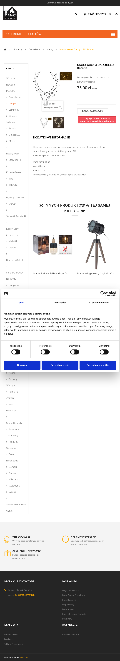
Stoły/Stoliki (14, 160)
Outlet (9, 511)
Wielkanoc (14, 479)
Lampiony (13, 110)
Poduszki (13, 235)
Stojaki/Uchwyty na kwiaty (14, 275)
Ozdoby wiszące (11, 382)
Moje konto (69, 581)
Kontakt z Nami (11, 634)
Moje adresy (68, 609)
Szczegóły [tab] (60, 302)
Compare (41, 247)
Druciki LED (14, 135)
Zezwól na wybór (60, 365)
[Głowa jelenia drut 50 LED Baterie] (46, 122)
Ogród (12, 247)
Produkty (10, 91)
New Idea (24, 657)
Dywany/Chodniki (15, 197)
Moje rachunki (69, 600)
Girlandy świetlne (12, 119)
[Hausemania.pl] (15, 13)
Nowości (10, 84)
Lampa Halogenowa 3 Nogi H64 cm (95, 273)
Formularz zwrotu (70, 634)
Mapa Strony (68, 604)
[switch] (42, 350)
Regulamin (8, 639)
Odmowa (22, 365)
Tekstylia (13, 185)
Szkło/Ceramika (14, 423)
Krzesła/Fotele (13, 172)
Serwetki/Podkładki (16, 216)
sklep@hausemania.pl (24, 595)
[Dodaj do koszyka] (85, 247)
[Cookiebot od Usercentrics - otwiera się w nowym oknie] (102, 293)
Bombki (12, 467)
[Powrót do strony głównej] (5, 49)
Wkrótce (10, 78)
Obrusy (12, 204)
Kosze (11, 373)
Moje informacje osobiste (74, 614)
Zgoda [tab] (20, 302)
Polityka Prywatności (13, 644)
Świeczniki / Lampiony (13, 432)
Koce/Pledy (12, 229)
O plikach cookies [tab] (99, 302)
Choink (12, 473)
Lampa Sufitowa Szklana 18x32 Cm (50, 273)
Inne (10, 178)
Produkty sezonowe (12, 445)
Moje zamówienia (70, 590)
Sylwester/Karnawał (16, 504)
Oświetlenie (14, 97)
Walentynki (14, 485)
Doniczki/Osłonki (15, 260)
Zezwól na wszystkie (98, 365)
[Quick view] (49, 247)
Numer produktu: (85, 77)
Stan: (79, 82)
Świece (12, 128)
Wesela (12, 492)
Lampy (12, 103)
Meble (11, 141)
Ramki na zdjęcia (12, 394)
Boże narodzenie (12, 457)
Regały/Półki (12, 153)
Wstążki (12, 241)
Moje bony (67, 618)
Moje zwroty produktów (73, 595)
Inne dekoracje (11, 407)
